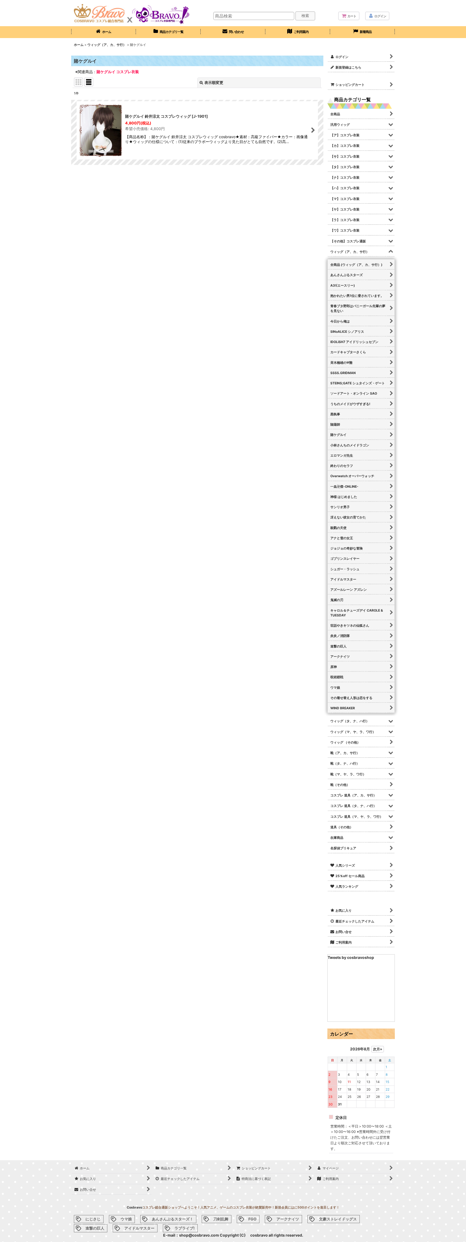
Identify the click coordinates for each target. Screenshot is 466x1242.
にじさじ (93, 1219)
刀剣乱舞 (220, 1219)
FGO (252, 1219)
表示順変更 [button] (213, 82)
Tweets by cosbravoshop (351, 957)
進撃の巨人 (94, 1228)
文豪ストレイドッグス (338, 1219)
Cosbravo (134, 1207)
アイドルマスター (139, 1228)
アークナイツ (287, 1219)
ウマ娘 (126, 1219)
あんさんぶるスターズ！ (172, 1219)
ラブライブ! (184, 1228)
